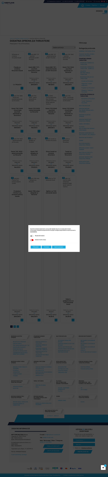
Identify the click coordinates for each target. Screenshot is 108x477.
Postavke (46, 247)
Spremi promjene (58, 247)
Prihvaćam (36, 247)
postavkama (33, 231)
